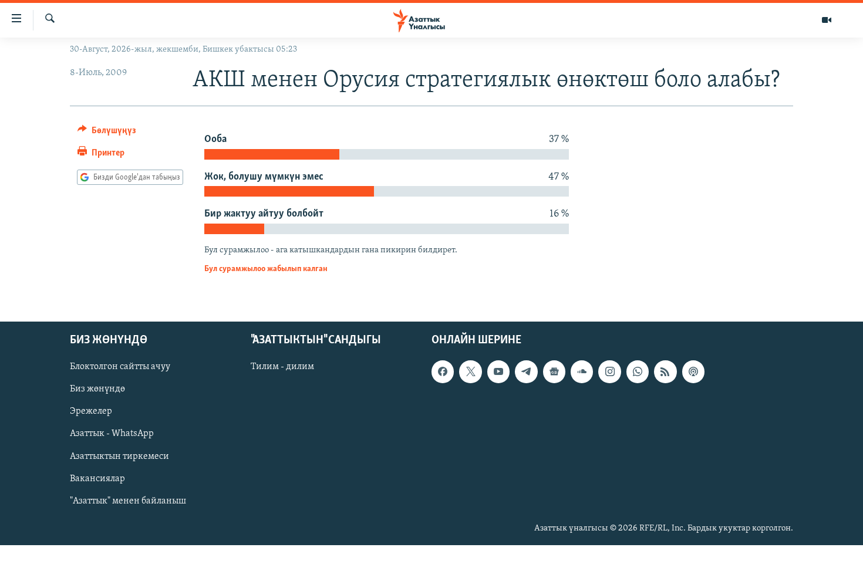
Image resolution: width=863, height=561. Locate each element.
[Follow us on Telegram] (526, 371)
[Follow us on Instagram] (609, 371)
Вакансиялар (97, 478)
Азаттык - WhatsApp (112, 433)
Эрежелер (91, 411)
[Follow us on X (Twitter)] (470, 371)
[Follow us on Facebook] (443, 371)
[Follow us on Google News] (554, 371)
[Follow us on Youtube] (498, 371)
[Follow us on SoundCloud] (582, 371)
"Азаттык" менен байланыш (128, 500)
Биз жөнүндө (97, 389)
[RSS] (665, 371)
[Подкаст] (693, 371)
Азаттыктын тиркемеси (119, 456)
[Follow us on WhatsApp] (637, 371)
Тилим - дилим (282, 366)
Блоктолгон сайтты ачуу (120, 366)
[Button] (106, 133)
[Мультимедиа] (826, 20)
